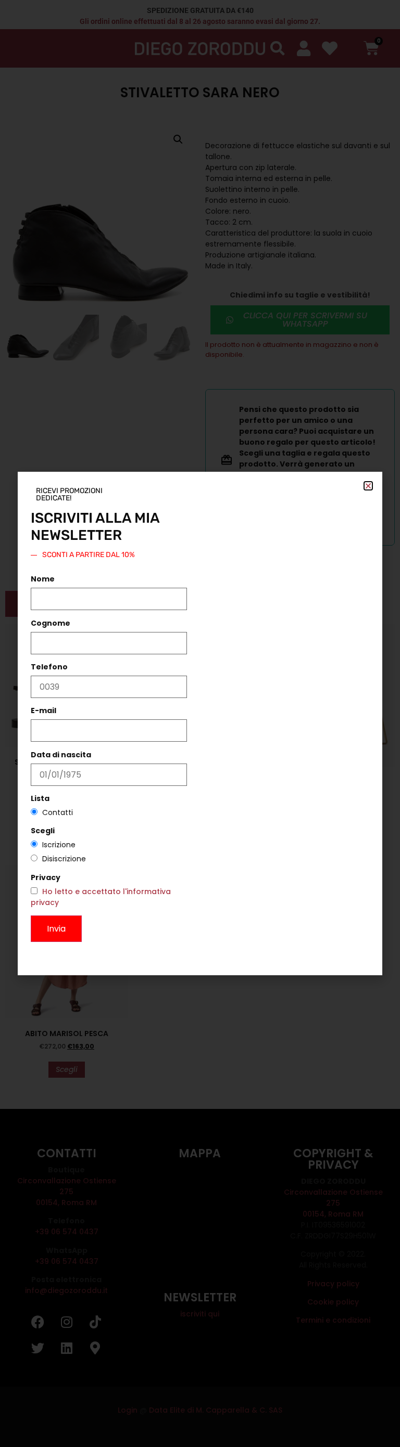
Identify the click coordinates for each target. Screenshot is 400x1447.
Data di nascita (61, 755)
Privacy (45, 877)
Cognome (50, 623)
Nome (43, 579)
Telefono (49, 667)
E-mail (43, 710)
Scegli (43, 830)
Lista (40, 798)
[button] (368, 485)
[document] (200, 723)
